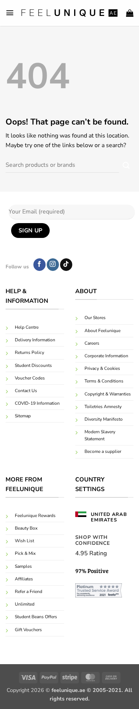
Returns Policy (29, 352)
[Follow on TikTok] (66, 264)
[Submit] (126, 165)
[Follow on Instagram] (53, 264)
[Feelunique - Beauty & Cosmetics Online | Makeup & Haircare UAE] (69, 12)
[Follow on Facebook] (39, 264)
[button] (10, 12)
